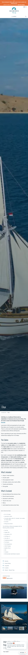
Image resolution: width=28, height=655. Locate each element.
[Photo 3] (15, 628)
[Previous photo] (3, 614)
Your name (6, 651)
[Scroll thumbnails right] (25, 628)
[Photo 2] (10, 628)
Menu (14, 16)
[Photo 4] (21, 628)
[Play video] (14, 591)
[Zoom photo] (14, 614)
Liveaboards (3, 412)
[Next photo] (25, 614)
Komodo (3, 422)
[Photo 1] (4, 628)
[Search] (26, 16)
